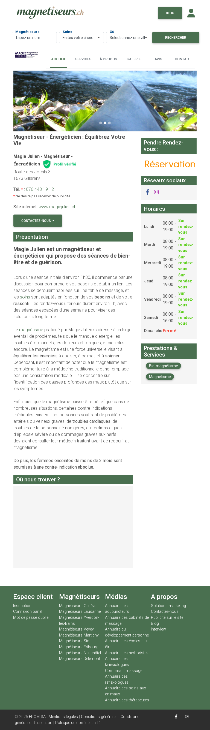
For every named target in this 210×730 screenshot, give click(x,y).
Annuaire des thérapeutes (127, 700)
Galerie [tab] (134, 59)
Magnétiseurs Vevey (76, 629)
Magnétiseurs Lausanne (80, 611)
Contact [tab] (183, 59)
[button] (27, 101)
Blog (170, 13)
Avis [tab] (158, 59)
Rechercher (175, 38)
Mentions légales (63, 716)
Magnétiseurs (27, 32)
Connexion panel (28, 611)
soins (25, 297)
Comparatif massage (123, 670)
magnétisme (31, 329)
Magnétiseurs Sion (75, 641)
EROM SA (37, 716)
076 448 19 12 (40, 189)
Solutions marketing (168, 606)
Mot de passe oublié (30, 617)
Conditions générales (99, 716)
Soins (67, 32)
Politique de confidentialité (77, 722)
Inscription (22, 606)
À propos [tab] (108, 59)
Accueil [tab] (58, 59)
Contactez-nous (36, 221)
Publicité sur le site (167, 617)
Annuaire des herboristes (126, 653)
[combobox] (81, 37)
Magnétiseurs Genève (77, 606)
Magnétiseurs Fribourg (78, 647)
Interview (158, 629)
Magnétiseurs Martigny (79, 635)
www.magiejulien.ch (57, 206)
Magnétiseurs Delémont (79, 658)
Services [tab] (83, 59)
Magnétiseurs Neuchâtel (80, 653)
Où (112, 32)
